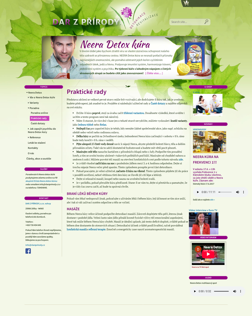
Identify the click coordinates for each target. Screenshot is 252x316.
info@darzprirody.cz (35, 245)
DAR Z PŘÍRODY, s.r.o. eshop (38, 203)
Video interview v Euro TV (203, 210)
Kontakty (33, 148)
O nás (31, 153)
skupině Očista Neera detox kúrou (41, 181)
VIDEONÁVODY (199, 129)
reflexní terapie (97, 229)
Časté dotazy (38, 123)
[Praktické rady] (100, 17)
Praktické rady (39, 118)
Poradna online (39, 113)
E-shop (196, 92)
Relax (103, 124)
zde (181, 159)
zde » (212, 199)
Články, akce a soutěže (38, 158)
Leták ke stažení (37, 143)
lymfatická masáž (77, 229)
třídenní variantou (134, 113)
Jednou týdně (85, 124)
